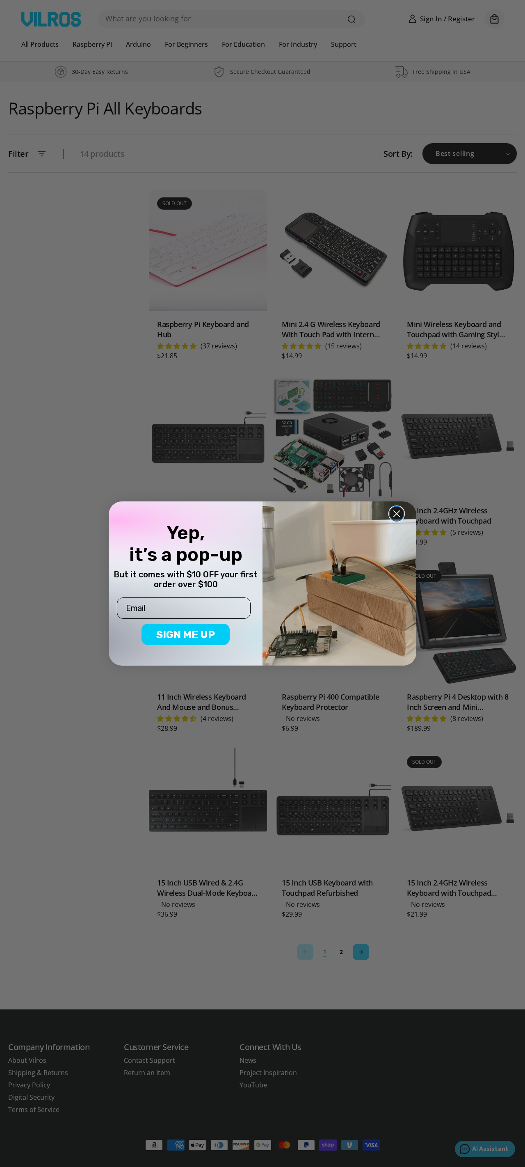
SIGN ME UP (185, 635)
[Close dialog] (396, 513)
